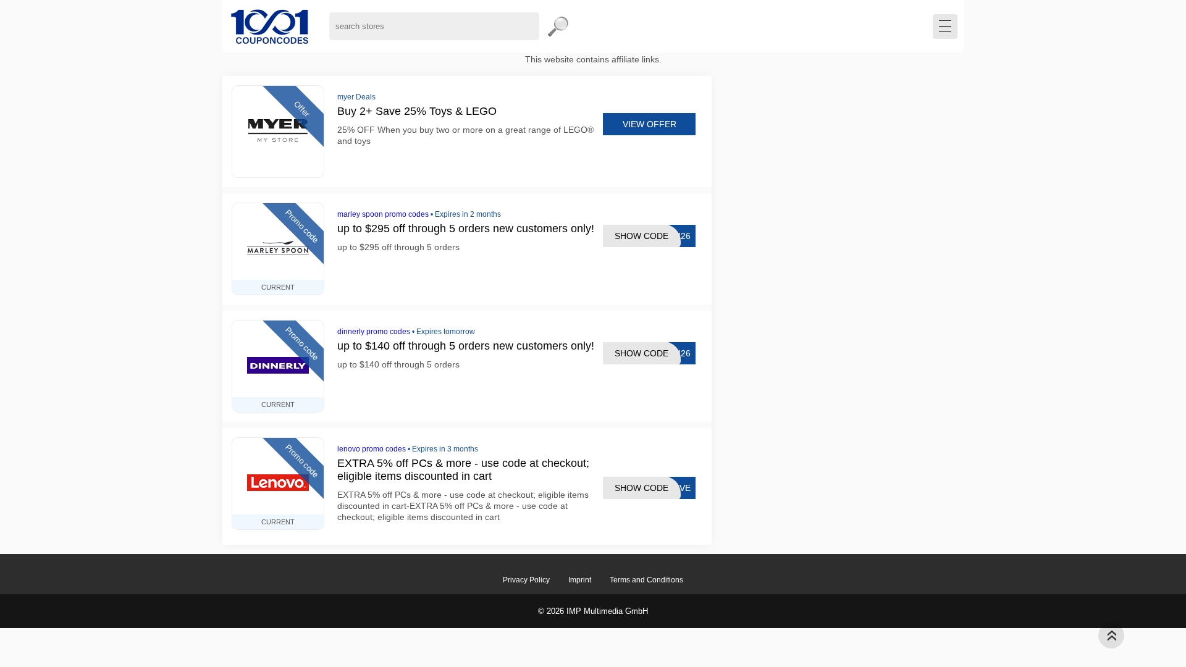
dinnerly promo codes (373, 331)
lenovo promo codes (371, 449)
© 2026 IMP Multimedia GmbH (593, 611)
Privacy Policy (526, 580)
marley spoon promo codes (383, 214)
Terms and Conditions (646, 580)
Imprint (579, 580)
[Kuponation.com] (269, 26)
